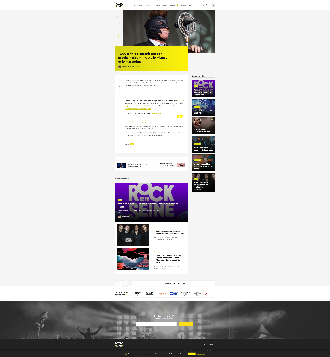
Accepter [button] (191, 354)
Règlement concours (196, 351)
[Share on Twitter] (118, 24)
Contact (211, 344)
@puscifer (130, 106)
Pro (190, 5)
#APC (179, 101)
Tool (132, 144)
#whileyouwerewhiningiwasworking (138, 108)
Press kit (186, 351)
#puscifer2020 (142, 106)
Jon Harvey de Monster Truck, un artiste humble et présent (137, 165)
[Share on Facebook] (118, 18)
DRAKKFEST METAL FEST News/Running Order (173, 284)
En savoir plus (201, 354)
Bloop (147, 350)
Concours (165, 5)
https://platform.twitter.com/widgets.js (137, 122)
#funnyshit (179, 106)
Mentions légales (209, 351)
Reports (141, 5)
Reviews (148, 5)
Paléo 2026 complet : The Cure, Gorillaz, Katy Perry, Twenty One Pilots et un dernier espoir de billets (169, 258)
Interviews (156, 5)
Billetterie (182, 5)
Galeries (172, 5)
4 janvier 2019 (156, 113)
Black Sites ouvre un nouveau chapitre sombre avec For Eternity (170, 232)
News (135, 5)
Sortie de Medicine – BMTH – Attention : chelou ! (165, 164)
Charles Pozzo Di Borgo (128, 66)
